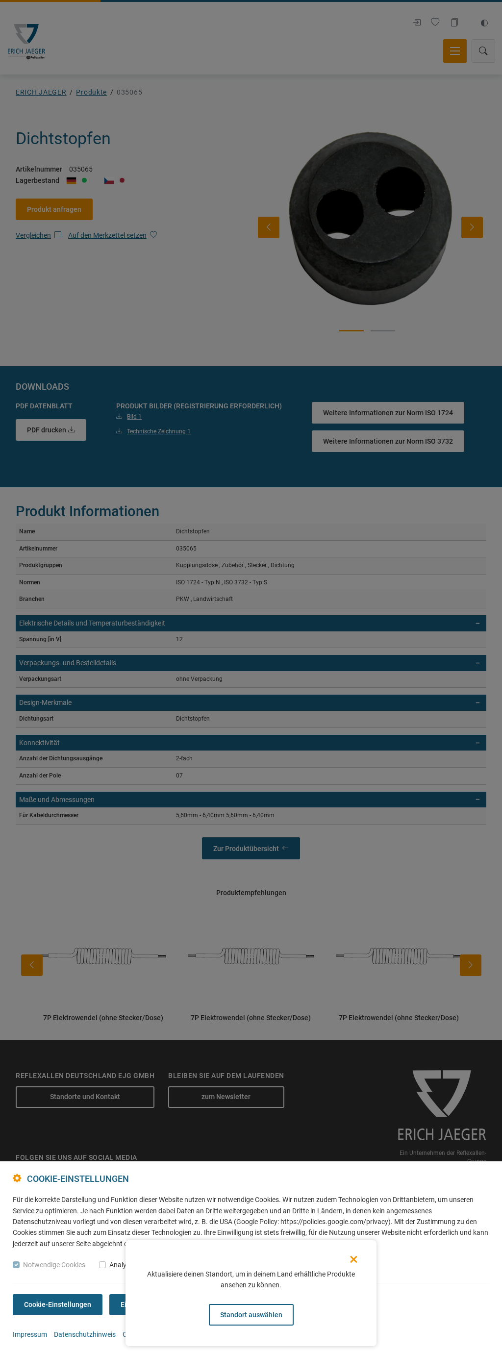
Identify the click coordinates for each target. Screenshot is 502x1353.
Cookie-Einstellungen (57, 1304)
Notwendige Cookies (54, 1265)
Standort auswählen (251, 1315)
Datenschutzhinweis (85, 1334)
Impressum (30, 1334)
